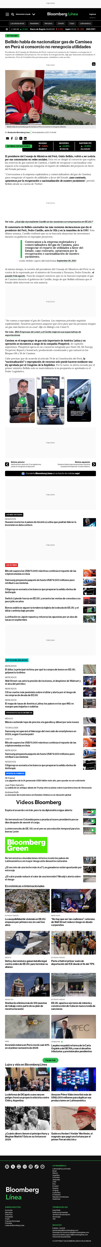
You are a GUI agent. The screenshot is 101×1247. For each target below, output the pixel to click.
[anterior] (7, 464)
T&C (54, 1219)
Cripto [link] (72, 23)
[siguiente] (94, 464)
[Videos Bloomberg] (50, 802)
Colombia (56, 1177)
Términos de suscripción (61, 1215)
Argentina (55, 1175)
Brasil (54, 1171)
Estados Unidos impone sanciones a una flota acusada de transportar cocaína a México (74, 465)
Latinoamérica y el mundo (61, 1169)
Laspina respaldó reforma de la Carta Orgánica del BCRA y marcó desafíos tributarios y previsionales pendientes (71, 1048)
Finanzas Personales (12, 1221)
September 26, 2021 (66, 260)
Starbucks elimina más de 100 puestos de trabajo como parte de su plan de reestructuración (26, 1006)
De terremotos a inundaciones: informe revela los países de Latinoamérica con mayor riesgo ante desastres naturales (37, 860)
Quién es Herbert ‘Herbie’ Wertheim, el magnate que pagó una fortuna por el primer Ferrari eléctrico (72, 1136)
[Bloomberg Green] (50, 845)
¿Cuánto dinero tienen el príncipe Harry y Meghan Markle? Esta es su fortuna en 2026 (27, 1136)
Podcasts (8, 1223)
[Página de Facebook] (7, 1167)
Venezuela (56, 1180)
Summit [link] (61, 23)
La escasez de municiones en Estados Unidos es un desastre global (38, 795)
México (55, 1173)
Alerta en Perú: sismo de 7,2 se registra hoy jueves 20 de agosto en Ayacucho (26, 465)
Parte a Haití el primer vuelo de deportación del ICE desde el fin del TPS (72, 962)
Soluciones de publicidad (61, 1237)
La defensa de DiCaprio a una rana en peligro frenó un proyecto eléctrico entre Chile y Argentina (27, 1097)
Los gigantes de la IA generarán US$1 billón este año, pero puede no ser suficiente (45, 780)
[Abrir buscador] (12, 14)
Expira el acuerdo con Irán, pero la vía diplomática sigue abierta (38, 810)
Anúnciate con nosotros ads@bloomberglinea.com (70, 1232)
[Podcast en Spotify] (42, 1167)
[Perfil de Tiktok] (37, 1167)
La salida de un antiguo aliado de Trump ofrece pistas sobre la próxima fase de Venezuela (48, 787)
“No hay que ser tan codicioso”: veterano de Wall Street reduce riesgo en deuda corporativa (73, 922)
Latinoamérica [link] (85, 23)
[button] (93, 64)
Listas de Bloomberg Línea (14, 1225)
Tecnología (56, 1217)
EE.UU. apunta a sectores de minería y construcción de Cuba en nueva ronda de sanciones (73, 1006)
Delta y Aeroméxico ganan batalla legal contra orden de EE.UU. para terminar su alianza (26, 964)
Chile (54, 1182)
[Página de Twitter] (13, 1167)
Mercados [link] (48, 23)
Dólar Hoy (8, 1215)
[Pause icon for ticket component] (6, 29)
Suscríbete (56, 1210)
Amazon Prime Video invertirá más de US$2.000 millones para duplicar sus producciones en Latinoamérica (71, 1097)
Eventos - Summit (58, 1228)
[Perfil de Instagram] (25, 1167)
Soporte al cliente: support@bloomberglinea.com (70, 1235)
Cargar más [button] (50, 1060)
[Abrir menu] (7, 14)
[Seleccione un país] (33, 14)
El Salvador (56, 1195)
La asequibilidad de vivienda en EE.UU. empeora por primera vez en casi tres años (25, 922)
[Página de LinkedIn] (31, 1167)
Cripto (7, 1219)
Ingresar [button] (92, 14)
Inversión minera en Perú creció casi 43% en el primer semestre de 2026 (27, 1046)
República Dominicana (60, 1197)
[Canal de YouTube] (19, 1167)
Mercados (9, 1212)
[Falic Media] (92, 18)
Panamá (55, 1188)
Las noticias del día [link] (17, 23)
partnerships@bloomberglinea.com (65, 1230)
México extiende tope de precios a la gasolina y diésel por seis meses (42, 722)
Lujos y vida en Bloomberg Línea (26, 1064)
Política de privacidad (60, 1212)
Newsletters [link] (34, 23)
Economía (8, 1210)
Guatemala (56, 1199)
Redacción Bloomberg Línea (19, 132)
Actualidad (12, 36)
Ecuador (55, 1186)
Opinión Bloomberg (15, 773)
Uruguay (55, 1190)
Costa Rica (56, 1193)
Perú (54, 1184)
